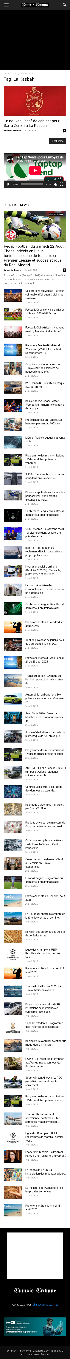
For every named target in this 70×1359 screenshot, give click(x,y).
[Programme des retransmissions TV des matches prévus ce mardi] (13, 1101)
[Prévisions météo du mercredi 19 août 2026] (13, 973)
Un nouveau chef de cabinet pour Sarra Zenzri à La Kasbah (32, 123)
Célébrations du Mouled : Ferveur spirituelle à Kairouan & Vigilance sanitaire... (44, 294)
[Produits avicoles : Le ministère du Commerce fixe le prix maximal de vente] (13, 827)
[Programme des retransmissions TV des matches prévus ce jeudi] (13, 754)
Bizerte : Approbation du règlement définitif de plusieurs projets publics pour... (43, 551)
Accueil (7, 73)
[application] (35, 170)
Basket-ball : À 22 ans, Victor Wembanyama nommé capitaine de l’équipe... (44, 404)
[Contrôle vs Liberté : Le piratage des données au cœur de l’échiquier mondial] (13, 791)
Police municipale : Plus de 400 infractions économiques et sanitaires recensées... (43, 1008)
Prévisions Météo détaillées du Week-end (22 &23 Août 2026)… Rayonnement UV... (44, 349)
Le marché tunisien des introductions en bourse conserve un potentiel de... (45, 589)
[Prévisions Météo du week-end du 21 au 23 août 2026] (13, 662)
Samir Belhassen (13, 269)
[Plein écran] (61, 184)
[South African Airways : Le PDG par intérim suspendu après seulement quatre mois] (13, 1082)
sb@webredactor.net (45, 1304)
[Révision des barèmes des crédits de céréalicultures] (13, 936)
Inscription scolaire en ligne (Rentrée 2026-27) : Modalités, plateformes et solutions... (43, 570)
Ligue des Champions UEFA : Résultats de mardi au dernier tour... (42, 953)
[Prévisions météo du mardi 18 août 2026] (13, 1210)
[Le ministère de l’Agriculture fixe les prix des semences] (13, 1192)
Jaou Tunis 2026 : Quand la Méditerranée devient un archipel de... (44, 717)
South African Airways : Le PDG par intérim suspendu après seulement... (43, 1081)
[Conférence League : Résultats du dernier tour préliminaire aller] (13, 515)
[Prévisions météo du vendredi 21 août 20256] (13, 626)
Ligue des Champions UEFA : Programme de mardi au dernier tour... (44, 1137)
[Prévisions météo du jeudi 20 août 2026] (13, 900)
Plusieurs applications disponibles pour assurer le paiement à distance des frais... (45, 496)
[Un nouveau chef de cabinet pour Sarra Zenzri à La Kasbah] (35, 101)
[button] (6, 5)
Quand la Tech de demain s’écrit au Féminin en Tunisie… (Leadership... (44, 863)
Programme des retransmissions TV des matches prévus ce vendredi (44, 459)
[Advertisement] (35, 1255)
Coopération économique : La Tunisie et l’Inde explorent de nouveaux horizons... (42, 368)
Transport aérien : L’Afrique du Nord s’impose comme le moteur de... (44, 679)
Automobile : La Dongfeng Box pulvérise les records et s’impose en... (44, 698)
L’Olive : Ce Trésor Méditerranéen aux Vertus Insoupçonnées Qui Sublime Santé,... (44, 1062)
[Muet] (55, 184)
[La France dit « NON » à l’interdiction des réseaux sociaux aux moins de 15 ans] (13, 1174)
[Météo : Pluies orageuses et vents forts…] (13, 442)
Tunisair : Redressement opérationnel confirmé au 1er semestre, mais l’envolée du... (42, 1118)
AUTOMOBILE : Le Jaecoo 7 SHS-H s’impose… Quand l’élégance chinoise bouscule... (45, 772)
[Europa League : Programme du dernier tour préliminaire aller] (13, 882)
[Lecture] (8, 184)
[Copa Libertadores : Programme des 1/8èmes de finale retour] (13, 1027)
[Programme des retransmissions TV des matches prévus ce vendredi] (13, 460)
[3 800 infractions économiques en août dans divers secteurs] (13, 479)
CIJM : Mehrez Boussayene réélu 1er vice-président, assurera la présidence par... (44, 532)
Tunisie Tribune (12, 130)
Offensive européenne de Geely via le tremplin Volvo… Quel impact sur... (44, 844)
